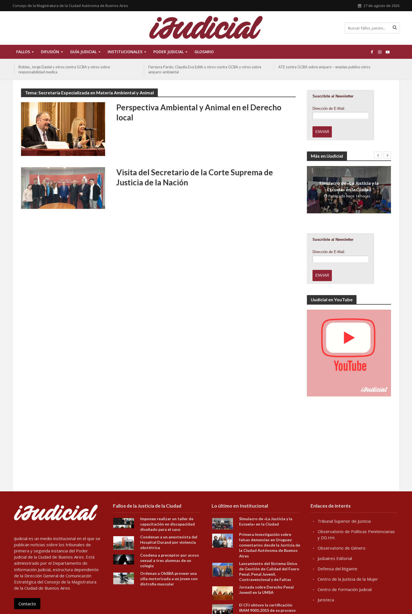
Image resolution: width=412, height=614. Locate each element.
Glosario (204, 51)
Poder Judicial (168, 51)
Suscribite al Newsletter (333, 96)
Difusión (50, 51)
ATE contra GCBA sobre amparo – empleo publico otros (324, 67)
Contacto (27, 603)
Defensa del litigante (337, 568)
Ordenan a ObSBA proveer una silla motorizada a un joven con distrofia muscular (169, 578)
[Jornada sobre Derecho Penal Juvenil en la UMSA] (222, 592)
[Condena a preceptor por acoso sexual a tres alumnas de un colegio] (123, 559)
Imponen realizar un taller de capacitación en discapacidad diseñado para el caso (167, 524)
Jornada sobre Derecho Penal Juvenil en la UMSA (266, 590)
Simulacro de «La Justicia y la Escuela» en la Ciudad (349, 186)
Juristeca (326, 600)
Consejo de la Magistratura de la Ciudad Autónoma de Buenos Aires (70, 5)
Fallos (23, 51)
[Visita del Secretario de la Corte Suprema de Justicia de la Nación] (63, 188)
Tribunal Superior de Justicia (344, 521)
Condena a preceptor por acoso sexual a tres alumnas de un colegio (169, 560)
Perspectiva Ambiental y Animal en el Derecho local (198, 112)
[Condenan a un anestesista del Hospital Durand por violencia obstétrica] (123, 542)
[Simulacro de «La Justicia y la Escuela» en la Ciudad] (222, 523)
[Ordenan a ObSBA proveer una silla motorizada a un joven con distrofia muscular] (123, 578)
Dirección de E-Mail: (329, 108)
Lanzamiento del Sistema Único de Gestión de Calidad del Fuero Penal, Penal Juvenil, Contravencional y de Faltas (269, 571)
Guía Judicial (83, 51)
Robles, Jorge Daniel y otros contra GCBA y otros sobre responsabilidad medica (64, 69)
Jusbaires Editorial (335, 558)
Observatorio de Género (341, 548)
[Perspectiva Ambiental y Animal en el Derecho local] (63, 128)
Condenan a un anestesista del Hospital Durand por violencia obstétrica (168, 542)
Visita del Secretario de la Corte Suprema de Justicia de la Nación (194, 177)
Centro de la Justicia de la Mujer (348, 579)
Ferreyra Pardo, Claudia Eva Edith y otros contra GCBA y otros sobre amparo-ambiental (204, 69)
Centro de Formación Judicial (345, 589)
